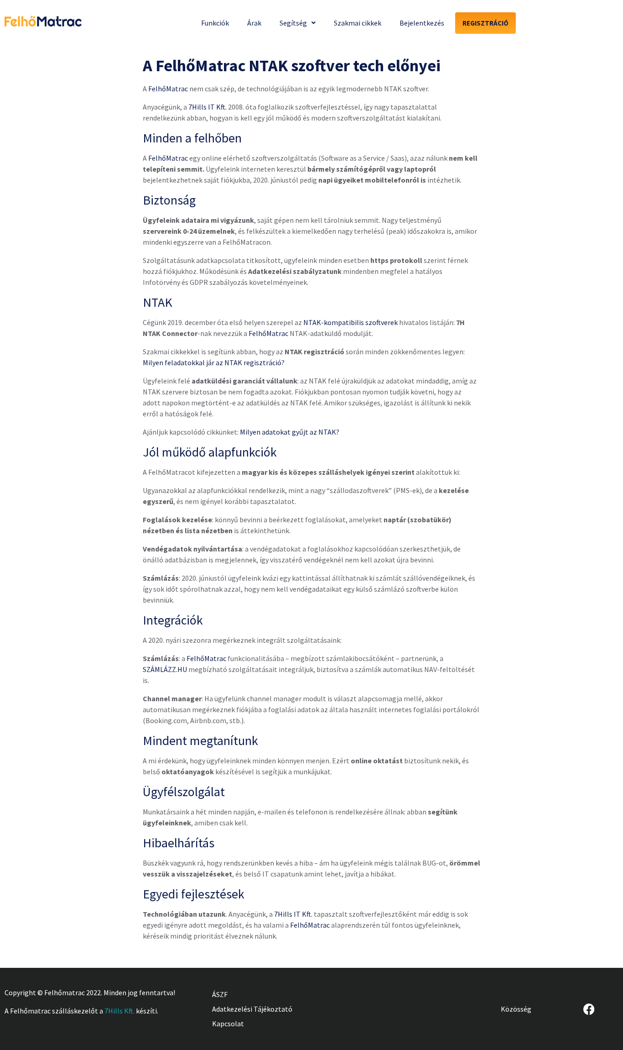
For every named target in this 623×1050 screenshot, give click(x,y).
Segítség (293, 22)
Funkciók (215, 22)
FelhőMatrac (168, 88)
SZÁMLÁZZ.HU (165, 669)
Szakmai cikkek (357, 22)
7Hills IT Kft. (207, 106)
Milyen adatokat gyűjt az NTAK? (289, 431)
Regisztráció (485, 23)
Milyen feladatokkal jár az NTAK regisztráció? (214, 362)
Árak (254, 22)
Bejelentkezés (422, 22)
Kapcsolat (228, 1023)
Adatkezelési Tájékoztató (252, 1008)
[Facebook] (589, 1008)
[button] (297, 23)
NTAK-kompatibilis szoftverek (350, 322)
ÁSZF (220, 994)
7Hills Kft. (119, 1010)
